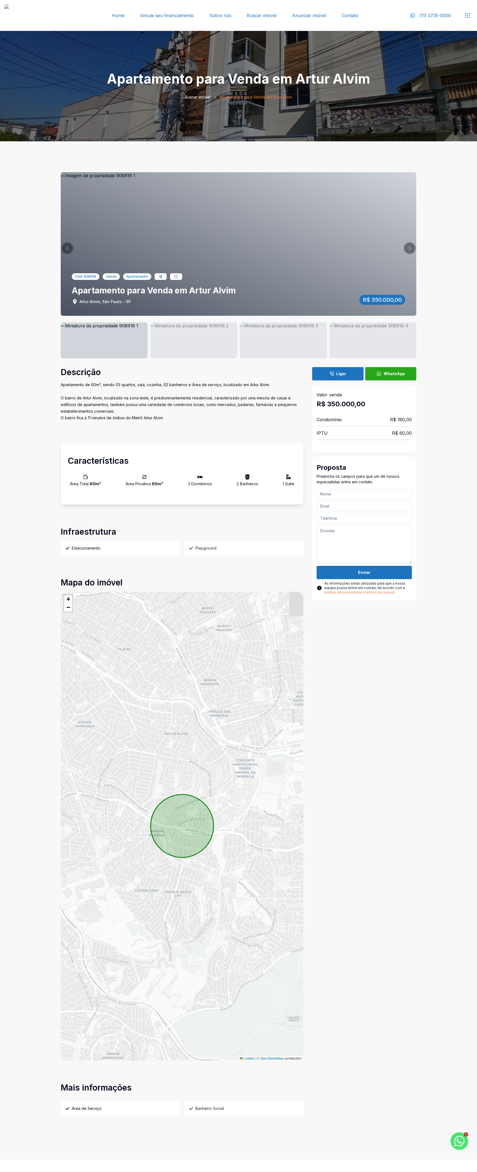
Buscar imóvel (262, 15)
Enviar (364, 572)
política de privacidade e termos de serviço (359, 592)
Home (118, 15)
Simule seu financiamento (167, 15)
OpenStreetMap (271, 1058)
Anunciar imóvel (309, 15)
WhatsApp (394, 373)
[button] (67, 248)
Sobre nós (220, 15)
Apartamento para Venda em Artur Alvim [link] (256, 97)
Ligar (341, 373)
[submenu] (467, 15)
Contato (350, 15)
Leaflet (248, 1058)
